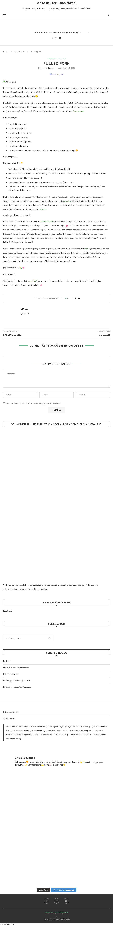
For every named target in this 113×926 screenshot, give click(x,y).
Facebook (7, 611)
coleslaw (67, 201)
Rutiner (6, 661)
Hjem (5, 51)
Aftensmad (19, 51)
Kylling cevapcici (10, 674)
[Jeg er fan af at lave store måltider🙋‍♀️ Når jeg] (28, 866)
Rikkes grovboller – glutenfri (16, 680)
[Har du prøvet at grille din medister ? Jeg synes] (85, 827)
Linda (50, 67)
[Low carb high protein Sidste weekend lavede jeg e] (28, 789)
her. (86, 248)
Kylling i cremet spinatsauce (16, 667)
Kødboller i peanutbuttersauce (17, 686)
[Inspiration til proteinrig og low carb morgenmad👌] (28, 827)
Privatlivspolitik (10, 712)
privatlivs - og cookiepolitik (56, 912)
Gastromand (78, 111)
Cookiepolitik (9, 718)
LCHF (63, 58)
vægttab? (32, 281)
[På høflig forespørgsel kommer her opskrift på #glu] (85, 866)
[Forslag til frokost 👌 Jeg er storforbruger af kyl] (85, 789)
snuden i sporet (47, 221)
